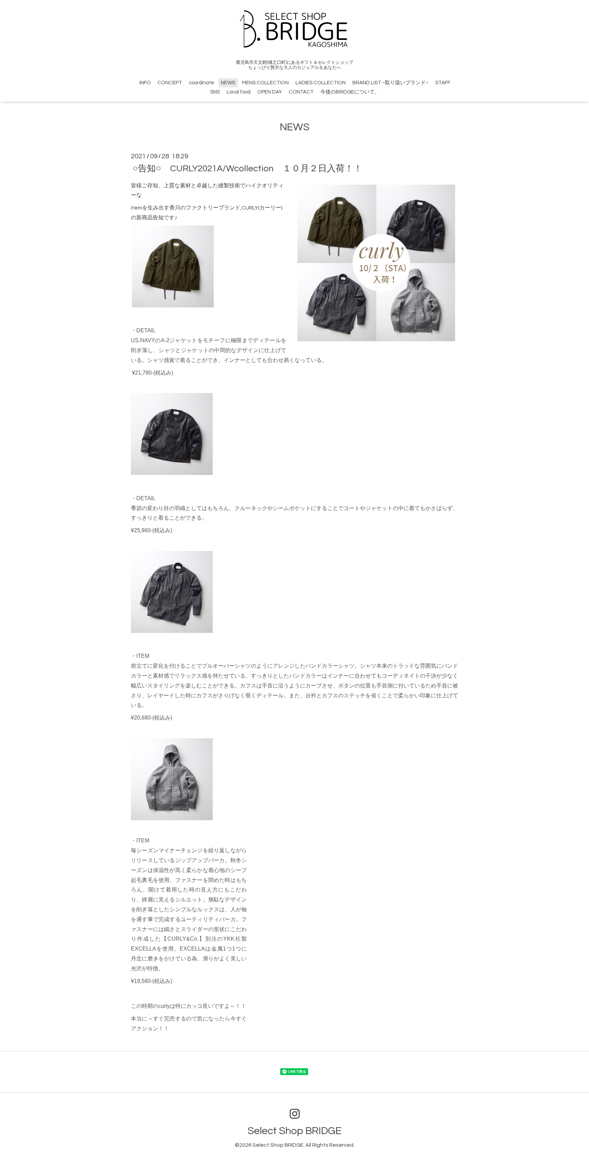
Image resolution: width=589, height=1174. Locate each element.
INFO (145, 82)
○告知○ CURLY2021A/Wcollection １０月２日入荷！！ (247, 168)
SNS (215, 92)
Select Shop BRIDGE (294, 1131)
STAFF (442, 82)
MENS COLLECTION (265, 82)
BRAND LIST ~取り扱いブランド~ (390, 82)
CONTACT (301, 92)
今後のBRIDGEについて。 (350, 92)
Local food (239, 92)
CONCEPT (169, 82)
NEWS (228, 82)
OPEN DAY (269, 92)
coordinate (201, 82)
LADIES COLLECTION (321, 82)
